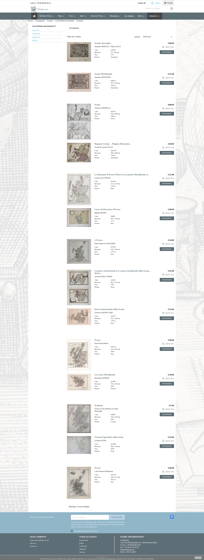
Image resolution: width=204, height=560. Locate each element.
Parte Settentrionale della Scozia (109, 309)
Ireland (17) (35, 30)
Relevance (158, 36)
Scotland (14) (36, 33)
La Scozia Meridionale (105, 374)
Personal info (83, 540)
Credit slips (83, 546)
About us (33, 543)
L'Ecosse (99, 240)
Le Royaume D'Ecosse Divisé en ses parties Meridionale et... (122, 174)
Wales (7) (35, 40)
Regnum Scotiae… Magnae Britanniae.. (113, 144)
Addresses (82, 549)
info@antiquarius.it (127, 550)
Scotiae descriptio (103, 43)
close (198, 558)
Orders (81, 543)
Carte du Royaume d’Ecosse (107, 209)
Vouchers (82, 552)
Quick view (168, 47)
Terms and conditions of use (39, 540)
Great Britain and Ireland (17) (44, 26)
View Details (167, 52)
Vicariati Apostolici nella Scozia (109, 437)
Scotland (98, 405)
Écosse (98, 340)
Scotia (97, 104)
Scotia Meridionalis (103, 74)
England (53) (36, 37)
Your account (88, 537)
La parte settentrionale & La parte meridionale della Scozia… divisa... (123, 272)
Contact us (33, 546)
